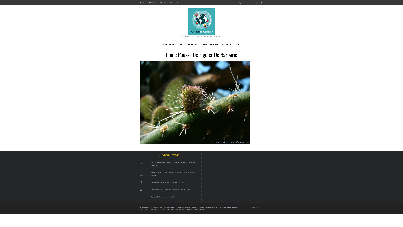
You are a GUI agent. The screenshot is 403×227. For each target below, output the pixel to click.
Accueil (143, 2)
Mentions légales (165, 2)
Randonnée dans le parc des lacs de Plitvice (176, 190)
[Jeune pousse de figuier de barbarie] (195, 143)
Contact (178, 2)
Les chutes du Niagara (170, 197)
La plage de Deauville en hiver (173, 182)
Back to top (255, 207)
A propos (152, 2)
